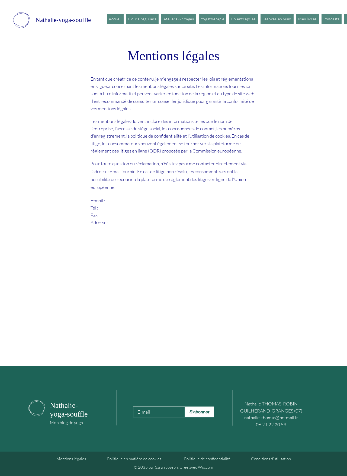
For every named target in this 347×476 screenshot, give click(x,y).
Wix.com (205, 467)
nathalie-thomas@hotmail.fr (271, 417)
